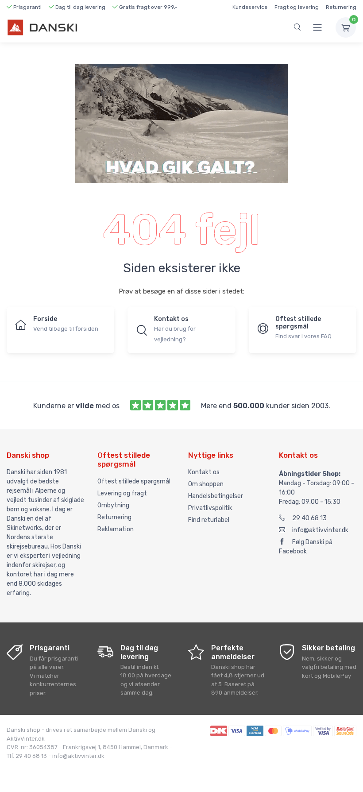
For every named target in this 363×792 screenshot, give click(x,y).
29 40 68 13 (309, 518)
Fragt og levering (296, 7)
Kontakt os (204, 472)
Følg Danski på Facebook (305, 546)
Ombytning (113, 505)
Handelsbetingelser (215, 496)
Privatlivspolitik (210, 508)
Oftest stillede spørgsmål (133, 481)
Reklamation (115, 529)
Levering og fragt (122, 493)
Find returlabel (208, 520)
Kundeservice (249, 7)
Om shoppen (206, 484)
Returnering (341, 7)
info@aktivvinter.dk (320, 530)
